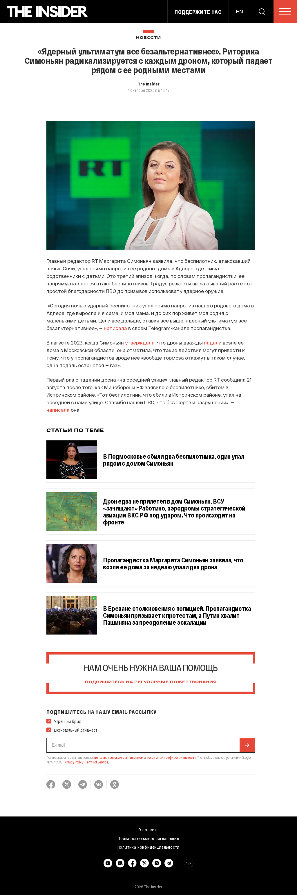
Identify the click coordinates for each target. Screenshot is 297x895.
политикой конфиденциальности (171, 757)
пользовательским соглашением (118, 757)
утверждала (140, 342)
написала (115, 328)
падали (213, 342)
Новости (148, 37)
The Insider (149, 83)
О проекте (148, 829)
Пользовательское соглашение (148, 838)
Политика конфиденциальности (148, 847)
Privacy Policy (74, 762)
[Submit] (247, 745)
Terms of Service (96, 762)
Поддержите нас (198, 12)
